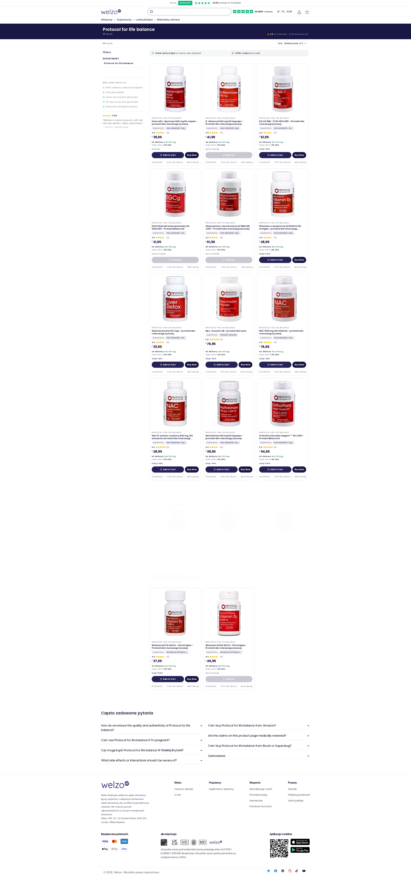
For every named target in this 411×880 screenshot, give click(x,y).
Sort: (290, 43)
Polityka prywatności (299, 794)
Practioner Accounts (260, 806)
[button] (109, 19)
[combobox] (189, 11)
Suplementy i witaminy (221, 789)
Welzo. (118, 872)
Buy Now (192, 155)
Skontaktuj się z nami (260, 789)
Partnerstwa (255, 800)
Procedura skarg (258, 794)
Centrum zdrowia (183, 789)
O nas (177, 794)
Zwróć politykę (295, 800)
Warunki (292, 789)
